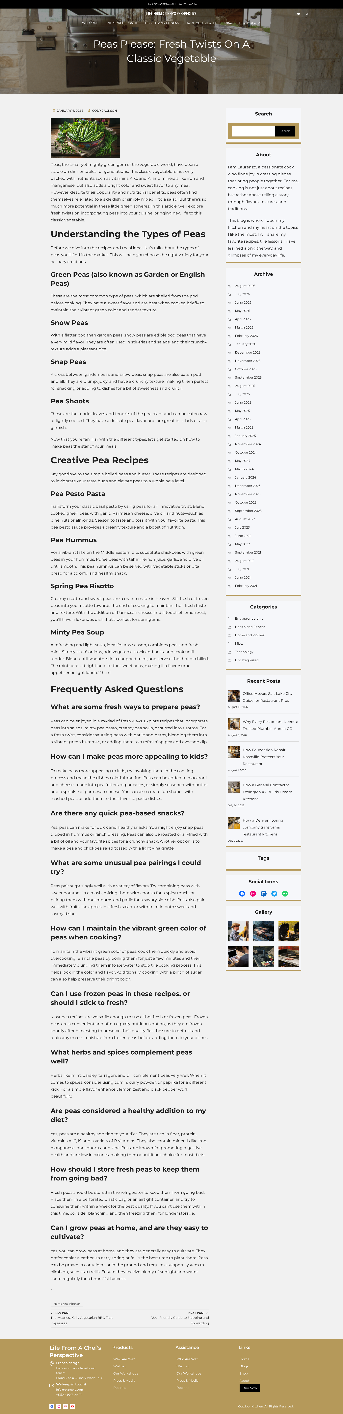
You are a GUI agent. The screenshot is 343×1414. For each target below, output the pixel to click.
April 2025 (243, 419)
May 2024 (242, 461)
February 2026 (246, 336)
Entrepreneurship (249, 618)
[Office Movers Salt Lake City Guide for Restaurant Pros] (234, 697)
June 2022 (243, 536)
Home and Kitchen (67, 1303)
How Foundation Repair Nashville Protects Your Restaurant (264, 757)
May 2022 (242, 544)
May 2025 (242, 411)
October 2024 (246, 452)
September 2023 (248, 511)
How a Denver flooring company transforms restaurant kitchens (263, 827)
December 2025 (247, 352)
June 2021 (243, 577)
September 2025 (248, 377)
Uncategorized (247, 660)
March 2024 (244, 469)
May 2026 (242, 311)
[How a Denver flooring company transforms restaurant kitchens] (234, 824)
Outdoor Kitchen (250, 1406)
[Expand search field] (307, 14)
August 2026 (245, 286)
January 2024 (245, 477)
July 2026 (242, 294)
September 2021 (248, 552)
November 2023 (247, 494)
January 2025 (245, 436)
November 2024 (248, 444)
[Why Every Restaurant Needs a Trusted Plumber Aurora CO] (234, 725)
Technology (244, 652)
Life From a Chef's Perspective (171, 14)
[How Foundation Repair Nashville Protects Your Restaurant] (234, 753)
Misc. (239, 643)
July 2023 (242, 527)
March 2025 (244, 427)
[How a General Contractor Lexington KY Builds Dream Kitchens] (234, 788)
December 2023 (247, 486)
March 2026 (244, 327)
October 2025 (245, 369)
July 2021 (242, 569)
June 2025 (243, 402)
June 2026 (243, 302)
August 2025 (245, 386)
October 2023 (245, 502)
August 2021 (244, 561)
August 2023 (245, 519)
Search (284, 131)
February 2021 (246, 586)
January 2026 (245, 344)
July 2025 (242, 394)
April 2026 (243, 319)
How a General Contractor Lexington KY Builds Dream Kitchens (267, 792)
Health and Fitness (250, 627)
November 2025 (247, 361)
